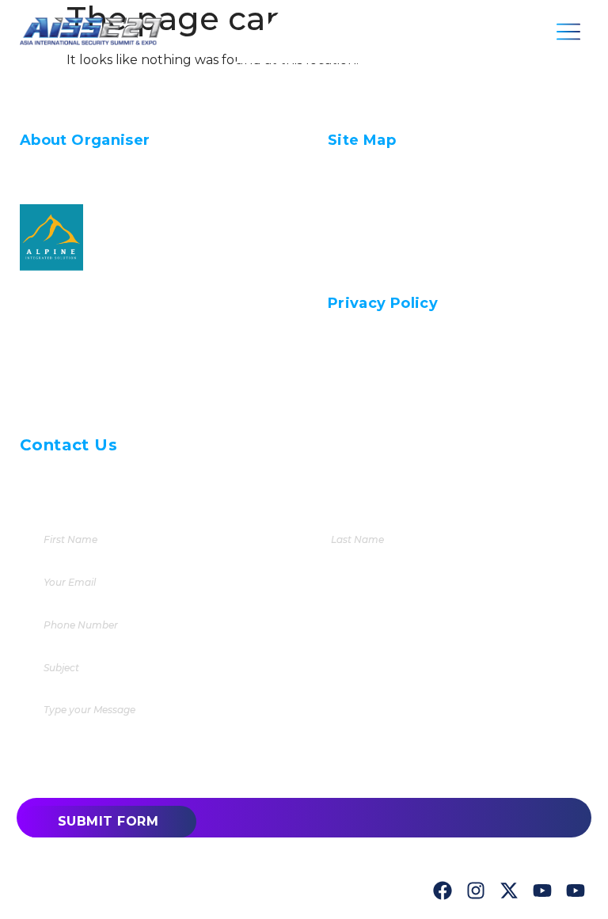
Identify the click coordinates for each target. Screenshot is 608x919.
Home (349, 164)
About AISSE (374, 186)
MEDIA (351, 230)
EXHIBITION (368, 208)
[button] (568, 31)
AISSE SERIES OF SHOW (408, 252)
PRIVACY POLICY (385, 275)
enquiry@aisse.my (175, 498)
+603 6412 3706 (116, 474)
